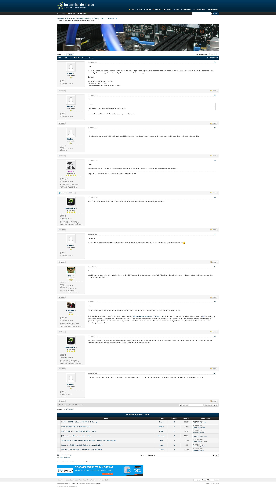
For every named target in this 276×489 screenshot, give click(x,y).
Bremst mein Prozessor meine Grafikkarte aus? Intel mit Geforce (81, 450)
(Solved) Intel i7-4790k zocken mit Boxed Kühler (76, 436)
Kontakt (60, 480)
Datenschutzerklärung (70, 486)
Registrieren (81, 13)
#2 (215, 95)
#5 (215, 197)
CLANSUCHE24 (200, 9)
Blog (140, 9)
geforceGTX (70, 208)
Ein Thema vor (77, 405)
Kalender (168, 9)
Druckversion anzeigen (66, 455)
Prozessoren (111, 18)
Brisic (70, 276)
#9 (215, 336)
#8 (215, 301)
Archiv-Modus (91, 480)
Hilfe (177, 9)
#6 (215, 234)
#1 (215, 62)
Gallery (148, 9)
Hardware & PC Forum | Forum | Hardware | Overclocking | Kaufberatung (78, 18)
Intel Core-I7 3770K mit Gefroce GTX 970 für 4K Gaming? (79, 422)
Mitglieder (158, 9)
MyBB (98, 483)
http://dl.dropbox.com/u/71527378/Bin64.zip (148, 316)
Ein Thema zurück (65, 405)
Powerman (161, 436)
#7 (215, 266)
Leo (161, 440)
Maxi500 (203, 422)
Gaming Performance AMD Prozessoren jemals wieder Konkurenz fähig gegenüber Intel (88, 440)
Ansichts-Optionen (212, 57)
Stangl (161, 445)
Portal (133, 9)
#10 (215, 373)
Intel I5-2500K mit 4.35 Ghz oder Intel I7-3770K (76, 426)
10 (174, 422)
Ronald (161, 426)
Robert (161, 422)
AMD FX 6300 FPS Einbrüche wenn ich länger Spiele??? (79, 431)
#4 (215, 160)
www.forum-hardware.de (71, 480)
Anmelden (71, 13)
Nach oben (82, 480)
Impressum (60, 486)
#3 (215, 127)
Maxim (161, 431)
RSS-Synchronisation (103, 480)
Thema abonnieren (65, 457)
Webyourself (213, 9)
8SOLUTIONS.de (73, 483)
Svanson (161, 450)
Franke (70, 106)
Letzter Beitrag (197, 422)
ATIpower (70, 310)
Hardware (103, 18)
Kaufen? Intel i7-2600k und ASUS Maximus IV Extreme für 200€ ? (82, 445)
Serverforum (187, 9)
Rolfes (70, 73)
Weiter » (71, 54)
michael (203, 446)
